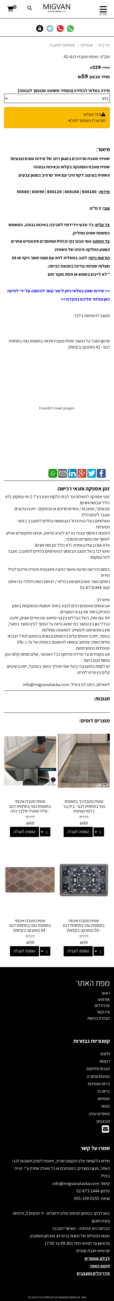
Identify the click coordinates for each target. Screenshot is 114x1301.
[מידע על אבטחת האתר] (41, 28)
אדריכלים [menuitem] (102, 1005)
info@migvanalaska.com (76, 1183)
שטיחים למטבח (62, 45)
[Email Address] (105, 1130)
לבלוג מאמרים (97, 1258)
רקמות (104, 1061)
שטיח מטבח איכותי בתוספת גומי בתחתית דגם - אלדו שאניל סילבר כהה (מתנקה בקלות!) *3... (30, 808)
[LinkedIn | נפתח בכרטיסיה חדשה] (72, 473)
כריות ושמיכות (99, 1084)
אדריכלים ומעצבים (93, 1273)
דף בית (104, 45)
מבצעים (103, 1121)
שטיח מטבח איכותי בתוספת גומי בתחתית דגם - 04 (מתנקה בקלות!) (30, 925)
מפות (105, 1106)
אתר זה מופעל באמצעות (57, 1297)
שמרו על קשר (95, 1148)
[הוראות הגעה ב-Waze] (51, 28)
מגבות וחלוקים (98, 1068)
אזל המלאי (92, 114)
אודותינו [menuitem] (104, 999)
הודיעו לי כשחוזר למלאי (86, 120)
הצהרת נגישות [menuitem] (98, 1018)
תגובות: (102, 698)
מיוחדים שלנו (99, 1114)
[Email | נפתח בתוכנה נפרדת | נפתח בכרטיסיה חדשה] (62, 473)
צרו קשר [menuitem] (103, 1012)
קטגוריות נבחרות (91, 1040)
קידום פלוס (50, 1297)
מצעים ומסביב (98, 1076)
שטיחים (87, 45)
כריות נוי (103, 1091)
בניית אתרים (35, 1297)
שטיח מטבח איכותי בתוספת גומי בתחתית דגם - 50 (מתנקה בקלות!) (84, 925)
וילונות (105, 1054)
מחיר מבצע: (99, 77)
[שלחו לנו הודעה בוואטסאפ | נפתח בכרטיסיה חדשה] (71, 28)
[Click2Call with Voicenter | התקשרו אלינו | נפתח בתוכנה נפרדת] (61, 28)
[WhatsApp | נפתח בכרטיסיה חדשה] (52, 473)
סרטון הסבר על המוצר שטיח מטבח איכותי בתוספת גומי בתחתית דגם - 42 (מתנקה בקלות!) (59, 344)
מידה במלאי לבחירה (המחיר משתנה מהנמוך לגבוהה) (64, 90)
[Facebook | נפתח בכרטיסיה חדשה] (101, 473)
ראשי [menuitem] (106, 993)
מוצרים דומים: (94, 720)
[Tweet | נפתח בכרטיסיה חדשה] (91, 473)
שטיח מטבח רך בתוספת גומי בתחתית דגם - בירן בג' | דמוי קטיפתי (84, 806)
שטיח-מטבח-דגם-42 (81, 57)
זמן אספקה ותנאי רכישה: (83, 488)
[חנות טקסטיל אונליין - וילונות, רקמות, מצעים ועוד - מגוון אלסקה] (57, 8)
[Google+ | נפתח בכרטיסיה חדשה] (81, 473)
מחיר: (100, 67)
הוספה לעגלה (78, 832)
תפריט (103, 14)
